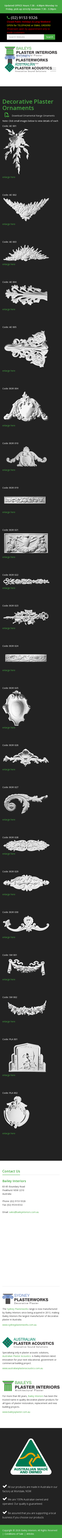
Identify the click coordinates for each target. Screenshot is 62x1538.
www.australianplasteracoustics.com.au (22, 1368)
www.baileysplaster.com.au (16, 1411)
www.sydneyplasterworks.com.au (19, 1324)
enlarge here (8, 177)
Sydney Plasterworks (18, 1308)
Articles (30, 1533)
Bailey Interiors (35, 1396)
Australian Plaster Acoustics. (16, 1356)
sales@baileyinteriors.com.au (24, 1212)
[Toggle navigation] (52, 69)
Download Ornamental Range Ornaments (32, 115)
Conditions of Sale (14, 1533)
